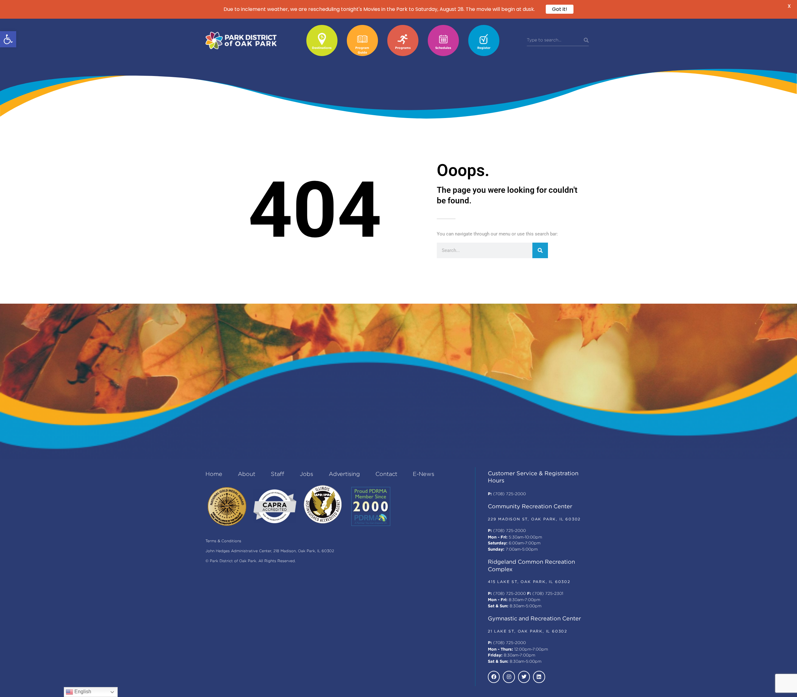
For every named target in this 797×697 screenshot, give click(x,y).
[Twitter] (524, 677)
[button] (8, 39)
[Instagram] (509, 677)
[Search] (586, 40)
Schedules (443, 48)
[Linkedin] (539, 677)
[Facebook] (494, 677)
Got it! (559, 9)
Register (483, 48)
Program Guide (362, 50)
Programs (403, 48)
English (82, 691)
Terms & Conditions (223, 541)
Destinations (322, 48)
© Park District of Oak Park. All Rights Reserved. (250, 561)
